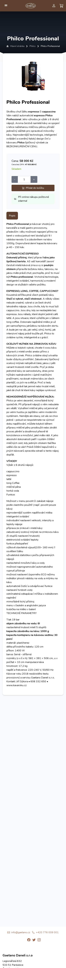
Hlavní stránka (17, 46)
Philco (32, 46)
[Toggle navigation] (6, 5)
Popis (12, 215)
